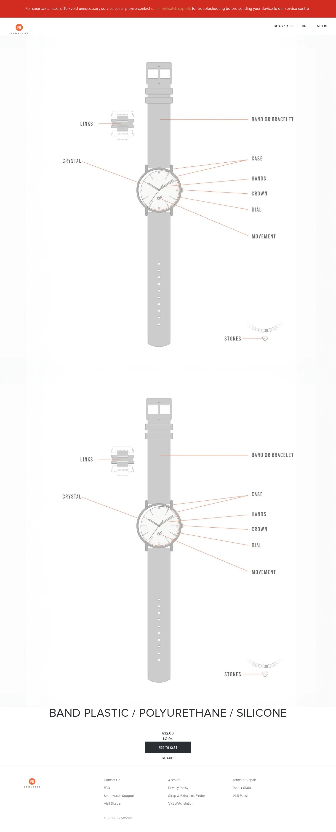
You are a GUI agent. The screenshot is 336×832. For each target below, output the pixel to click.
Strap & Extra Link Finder (186, 796)
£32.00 (168, 733)
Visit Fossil (240, 796)
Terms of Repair (244, 780)
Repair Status (284, 25)
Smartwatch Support (119, 796)
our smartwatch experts (171, 9)
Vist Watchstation (180, 803)
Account (174, 780)
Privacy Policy (178, 788)
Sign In (322, 25)
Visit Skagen (113, 803)
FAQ (107, 788)
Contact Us (112, 780)
